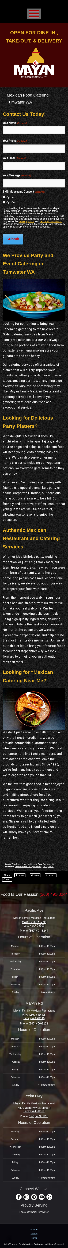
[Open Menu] (34, 13)
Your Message (17, 175)
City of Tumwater (23, 864)
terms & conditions (51, 221)
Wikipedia (37, 867)
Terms (34, 1238)
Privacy (34, 1233)
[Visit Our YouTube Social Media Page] (42, 1197)
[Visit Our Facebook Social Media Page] (19, 1197)
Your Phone (15, 140)
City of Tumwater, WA (23, 867)
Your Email (14, 158)
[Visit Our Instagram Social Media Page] (26, 1197)
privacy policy (26, 221)
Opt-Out (11, 202)
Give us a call (18, 821)
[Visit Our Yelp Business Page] (49, 1197)
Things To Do (48, 867)
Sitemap (34, 1229)
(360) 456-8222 (38, 1023)
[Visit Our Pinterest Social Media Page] (34, 1197)
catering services (24, 334)
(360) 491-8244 (54, 894)
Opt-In (10, 197)
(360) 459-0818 (38, 1116)
